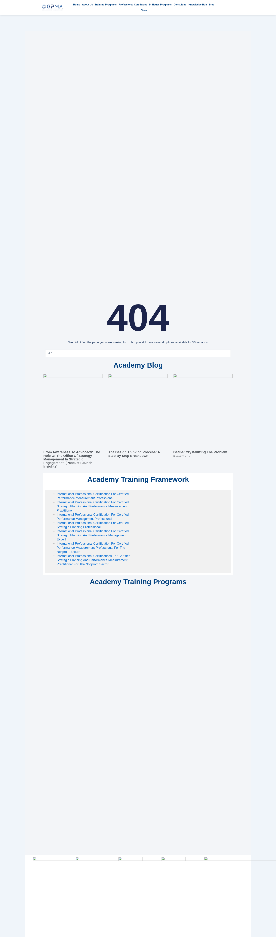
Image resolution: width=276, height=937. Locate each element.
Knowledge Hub (198, 4)
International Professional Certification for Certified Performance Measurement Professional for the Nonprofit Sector (93, 548)
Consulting (180, 4)
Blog (211, 4)
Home (76, 4)
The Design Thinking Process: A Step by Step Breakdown (134, 454)
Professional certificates (133, 4)
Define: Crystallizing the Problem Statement (200, 454)
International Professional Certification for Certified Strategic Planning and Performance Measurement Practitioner (93, 506)
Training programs (106, 4)
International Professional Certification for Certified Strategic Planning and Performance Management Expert (93, 535)
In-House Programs (160, 4)
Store (144, 10)
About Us (87, 4)
